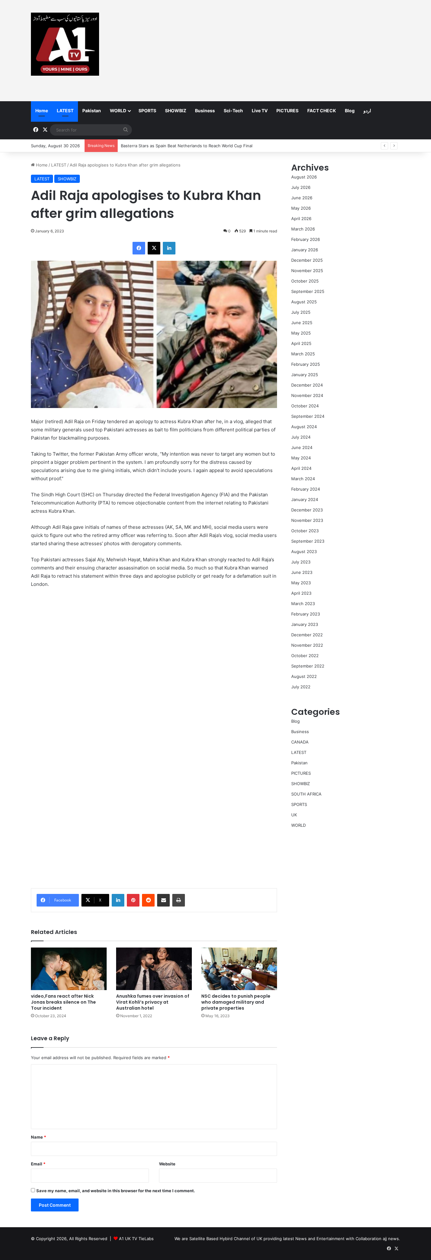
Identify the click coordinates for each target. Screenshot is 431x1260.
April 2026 (301, 218)
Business (205, 110)
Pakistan (91, 110)
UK (294, 814)
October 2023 (305, 530)
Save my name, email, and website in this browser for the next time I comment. (115, 1190)
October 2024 (305, 405)
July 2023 (300, 561)
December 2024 (307, 385)
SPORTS (147, 110)
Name (38, 1137)
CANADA (300, 741)
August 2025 (304, 301)
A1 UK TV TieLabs (136, 1238)
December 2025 (307, 260)
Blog (350, 110)
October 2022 (305, 655)
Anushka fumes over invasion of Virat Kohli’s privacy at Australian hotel (152, 1002)
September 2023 (307, 541)
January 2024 (304, 499)
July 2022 (300, 686)
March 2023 (303, 603)
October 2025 (305, 280)
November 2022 (307, 645)
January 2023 (304, 624)
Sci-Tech (233, 110)
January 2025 (304, 374)
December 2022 (307, 634)
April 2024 (301, 468)
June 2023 (301, 572)
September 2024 (307, 416)
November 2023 (307, 520)
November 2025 (307, 270)
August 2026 (304, 176)
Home (41, 110)
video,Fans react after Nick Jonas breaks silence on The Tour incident (63, 1002)
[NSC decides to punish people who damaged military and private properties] (239, 969)
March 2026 (303, 228)
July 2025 (300, 312)
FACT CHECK (321, 110)
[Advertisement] (278, 50)
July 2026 (300, 187)
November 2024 (307, 395)
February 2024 (305, 489)
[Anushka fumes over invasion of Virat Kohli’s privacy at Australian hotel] (154, 969)
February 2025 (305, 364)
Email (38, 1163)
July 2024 (300, 437)
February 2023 (305, 613)
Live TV (260, 110)
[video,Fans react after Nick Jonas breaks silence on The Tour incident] (69, 969)
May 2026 (301, 208)
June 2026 (301, 197)
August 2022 (304, 676)
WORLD (118, 110)
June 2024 (301, 447)
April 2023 (301, 593)
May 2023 (301, 582)
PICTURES (287, 110)
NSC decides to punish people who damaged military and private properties (235, 1002)
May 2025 (301, 332)
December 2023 (307, 509)
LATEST (65, 110)
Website (167, 1163)
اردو (367, 110)
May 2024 (301, 457)
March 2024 (303, 478)
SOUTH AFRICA (306, 793)
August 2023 (304, 551)
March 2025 (303, 353)
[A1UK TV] (65, 44)
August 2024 (304, 426)
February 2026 (305, 239)
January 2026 (304, 249)
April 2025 (301, 343)
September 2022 (307, 665)
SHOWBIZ (175, 110)
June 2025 (301, 322)
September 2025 (307, 291)
